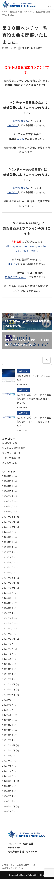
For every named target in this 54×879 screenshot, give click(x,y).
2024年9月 (8, 592)
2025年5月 (8, 552)
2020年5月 (8, 796)
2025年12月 (8, 516)
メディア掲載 (9, 458)
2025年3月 (8, 562)
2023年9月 (8, 643)
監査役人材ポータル (26, 864)
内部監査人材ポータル (12, 868)
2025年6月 (8, 547)
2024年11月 (8, 582)
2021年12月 (8, 745)
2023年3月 (8, 669)
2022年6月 (8, 714)
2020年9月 (8, 786)
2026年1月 (8, 511)
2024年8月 (8, 598)
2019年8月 (8, 811)
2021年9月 (8, 755)
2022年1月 (8, 740)
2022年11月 (8, 689)
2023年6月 (8, 653)
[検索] (46, 360)
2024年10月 (8, 587)
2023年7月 (8, 648)
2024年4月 (8, 618)
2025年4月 (8, 557)
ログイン (12, 125)
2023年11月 (8, 638)
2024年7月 (8, 603)
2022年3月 (8, 730)
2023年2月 (8, 674)
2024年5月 (8, 613)
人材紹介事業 (8, 864)
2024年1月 (8, 633)
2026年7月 (8, 481)
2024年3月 (8, 623)
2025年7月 (8, 542)
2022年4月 (8, 725)
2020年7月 (8, 791)
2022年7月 (8, 709)
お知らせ (7, 442)
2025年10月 (8, 526)
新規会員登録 (20, 121)
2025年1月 (8, 572)
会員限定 (38, 48)
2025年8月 (8, 537)
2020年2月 (8, 801)
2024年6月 (8, 608)
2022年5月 (8, 720)
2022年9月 (8, 699)
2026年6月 (8, 486)
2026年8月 (8, 476)
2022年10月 (8, 694)
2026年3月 (8, 501)
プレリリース (9, 452)
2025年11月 (8, 521)
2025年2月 (8, 567)
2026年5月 (8, 491)
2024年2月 (8, 628)
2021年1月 (8, 775)
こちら (20, 138)
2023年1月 (8, 679)
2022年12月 (8, 684)
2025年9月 (8, 531)
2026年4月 (8, 496)
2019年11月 (8, 806)
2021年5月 (8, 765)
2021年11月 (8, 750)
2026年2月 (8, 506)
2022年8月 (8, 704)
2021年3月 (8, 770)
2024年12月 (8, 577)
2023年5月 (8, 658)
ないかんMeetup (11, 447)
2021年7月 (8, 760)
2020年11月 (8, 781)
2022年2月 (8, 735)
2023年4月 (8, 664)
